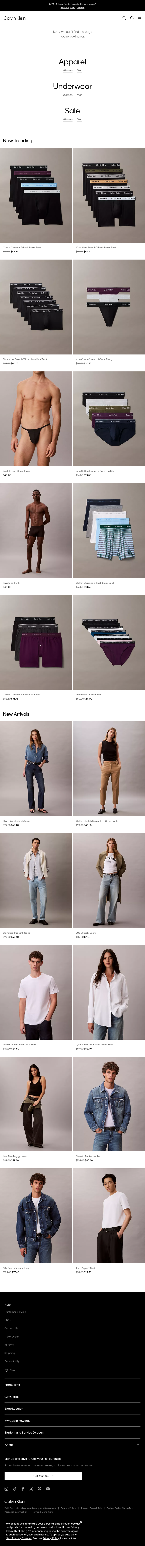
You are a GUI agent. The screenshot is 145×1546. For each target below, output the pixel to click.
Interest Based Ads (91, 1508)
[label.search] (124, 18)
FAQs (8, 1320)
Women (67, 70)
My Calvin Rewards (17, 1420)
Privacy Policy (68, 1508)
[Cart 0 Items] (132, 18)
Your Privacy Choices (19, 1538)
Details (87, 7)
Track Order (12, 1336)
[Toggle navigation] (139, 18)
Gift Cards (12, 1397)
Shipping (10, 1352)
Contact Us (11, 1328)
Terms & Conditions (43, 1511)
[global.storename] (14, 17)
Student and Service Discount (25, 1432)
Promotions (12, 1384)
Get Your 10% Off (43, 1475)
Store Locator (14, 1408)
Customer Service (15, 1311)
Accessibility (12, 1361)
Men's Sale (76, 7)
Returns (9, 1344)
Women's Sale (61, 7)
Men (79, 70)
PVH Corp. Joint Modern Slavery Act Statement (30, 1508)
